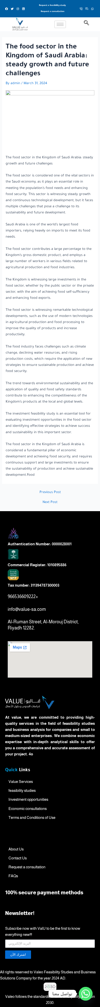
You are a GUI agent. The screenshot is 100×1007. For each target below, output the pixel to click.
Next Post (50, 502)
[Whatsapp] (86, 994)
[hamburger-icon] (60, 24)
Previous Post (50, 492)
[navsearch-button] (86, 24)
